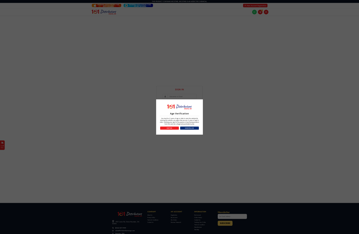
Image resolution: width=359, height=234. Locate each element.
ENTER (169, 128)
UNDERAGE (189, 128)
